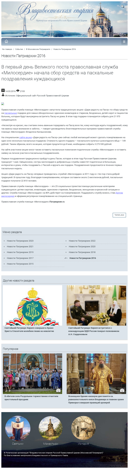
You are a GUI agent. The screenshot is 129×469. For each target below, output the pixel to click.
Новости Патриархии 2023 (20, 241)
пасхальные (10, 113)
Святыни (17, 443)
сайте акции (25, 137)
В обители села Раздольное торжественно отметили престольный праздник (31, 398)
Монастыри (50, 443)
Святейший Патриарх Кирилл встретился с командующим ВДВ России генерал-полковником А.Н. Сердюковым (93, 331)
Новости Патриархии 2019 (20, 252)
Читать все (119, 215)
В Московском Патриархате (38, 49)
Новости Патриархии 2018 (82, 252)
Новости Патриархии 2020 (82, 246)
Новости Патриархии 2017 (20, 258)
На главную (7, 49)
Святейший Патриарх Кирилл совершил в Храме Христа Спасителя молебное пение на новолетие (29, 329)
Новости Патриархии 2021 (20, 246)
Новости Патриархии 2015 (20, 264)
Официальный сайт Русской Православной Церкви (42, 95)
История (83, 443)
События (19, 49)
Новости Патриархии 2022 (82, 241)
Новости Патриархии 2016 (64, 49)
